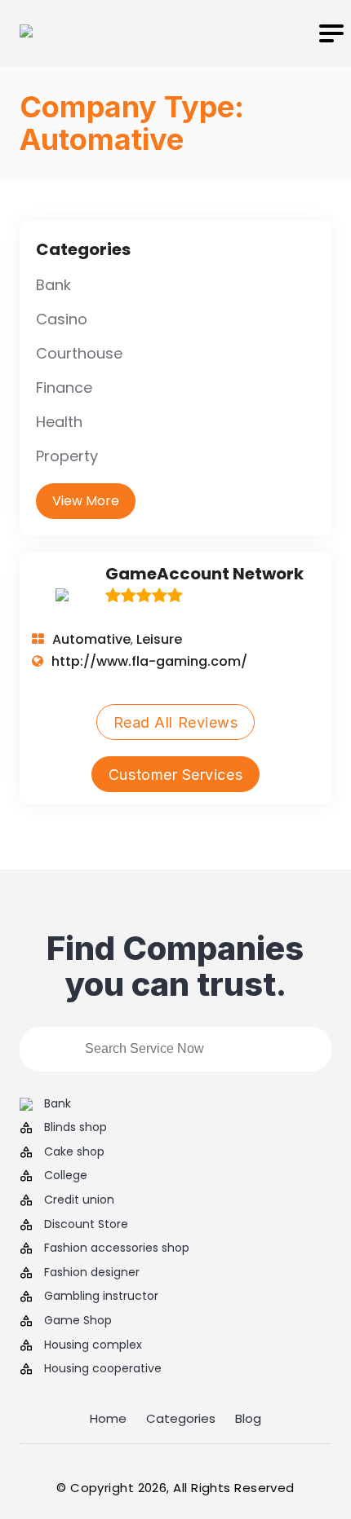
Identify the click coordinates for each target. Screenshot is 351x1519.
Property (67, 456)
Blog (248, 1418)
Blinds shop (75, 1127)
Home (108, 1418)
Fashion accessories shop (116, 1248)
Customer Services (175, 774)
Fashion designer (92, 1272)
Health (59, 422)
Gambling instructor (101, 1296)
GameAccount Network (204, 573)
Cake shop (74, 1152)
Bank (53, 285)
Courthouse (79, 353)
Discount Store (86, 1224)
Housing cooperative (103, 1368)
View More (85, 500)
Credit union (79, 1200)
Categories (180, 1418)
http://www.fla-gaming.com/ (149, 661)
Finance (64, 387)
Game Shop (78, 1320)
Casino (61, 319)
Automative (91, 639)
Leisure (159, 639)
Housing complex (93, 1345)
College (65, 1175)
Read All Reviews (175, 722)
